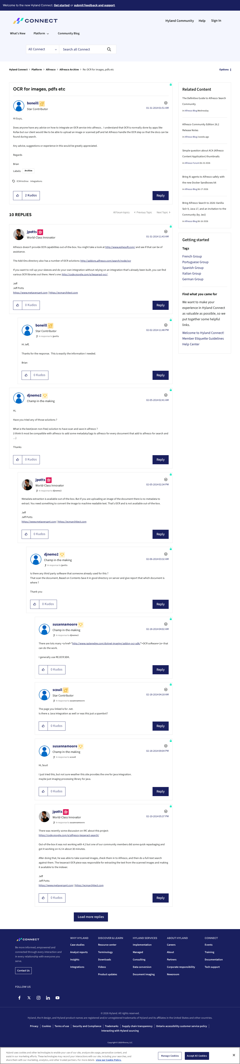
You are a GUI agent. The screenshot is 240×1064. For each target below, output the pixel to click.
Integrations (36, 181)
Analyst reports (79, 952)
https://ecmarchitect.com (63, 293)
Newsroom (173, 974)
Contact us (23, 971)
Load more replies (91, 916)
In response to (49, 336)
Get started (62, 5)
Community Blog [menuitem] (68, 33)
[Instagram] (38, 997)
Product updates (107, 974)
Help (202, 20)
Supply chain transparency (137, 1026)
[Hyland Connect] (35, 20)
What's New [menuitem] (17, 33)
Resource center (107, 945)
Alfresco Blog (191, 110)
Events (208, 945)
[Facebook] (19, 997)
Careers (171, 945)
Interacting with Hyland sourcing (120, 1031)
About (170, 952)
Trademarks (111, 1026)
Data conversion (142, 967)
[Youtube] (57, 997)
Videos (102, 967)
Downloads (104, 960)
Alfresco (51, 70)
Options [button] (224, 70)
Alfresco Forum (192, 163)
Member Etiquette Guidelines (203, 338)
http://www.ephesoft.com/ (120, 247)
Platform (36, 70)
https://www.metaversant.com (30, 293)
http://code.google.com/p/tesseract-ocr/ (85, 274)
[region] (120, 1055)
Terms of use (62, 1026)
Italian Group (191, 273)
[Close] (234, 1055)
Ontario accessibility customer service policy (181, 1026)
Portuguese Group (195, 262)
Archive (28, 170)
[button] (17, 195)
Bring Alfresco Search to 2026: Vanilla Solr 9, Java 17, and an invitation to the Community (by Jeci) (204, 209)
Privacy (34, 1026)
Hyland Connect (18, 70)
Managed (138, 952)
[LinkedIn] (48, 997)
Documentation (214, 960)
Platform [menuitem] (39, 33)
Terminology (105, 952)
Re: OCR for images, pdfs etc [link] (98, 70)
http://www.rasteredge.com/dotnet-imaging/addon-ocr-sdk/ (106, 643)
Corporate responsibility (181, 967)
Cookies (46, 1026)
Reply (161, 195)
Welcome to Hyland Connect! (203, 333)
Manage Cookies (170, 1055)
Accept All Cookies (197, 1055)
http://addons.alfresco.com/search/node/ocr (105, 261)
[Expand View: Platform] (48, 33)
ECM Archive (22, 181)
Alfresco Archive (69, 70)
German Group (192, 279)
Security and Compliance (87, 1026)
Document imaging (144, 974)
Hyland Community (179, 20)
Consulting (139, 960)
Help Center (190, 344)
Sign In (216, 20)
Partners (171, 960)
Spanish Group (193, 267)
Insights (74, 960)
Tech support (212, 967)
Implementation (142, 945)
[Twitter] (29, 997)
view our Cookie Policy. (108, 1060)
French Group (192, 256)
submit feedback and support (94, 5)
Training (209, 952)
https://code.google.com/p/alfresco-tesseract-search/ (69, 835)
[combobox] (87, 49)
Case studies (77, 945)
